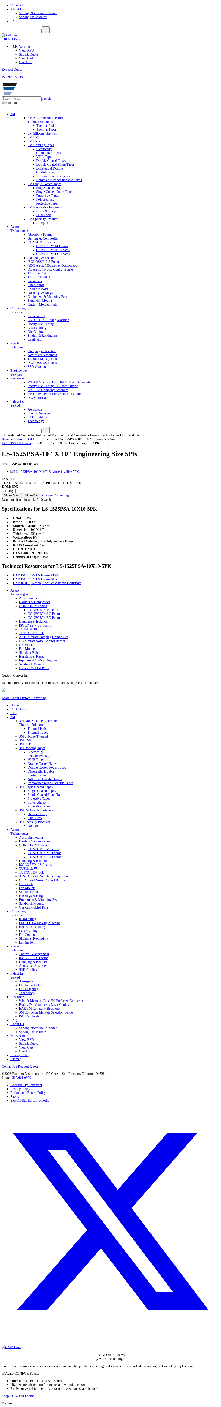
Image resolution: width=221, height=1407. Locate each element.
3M (12, 114)
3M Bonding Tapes (41, 145)
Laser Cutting (37, 328)
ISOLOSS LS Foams (42, 363)
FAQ (13, 21)
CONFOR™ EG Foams (53, 254)
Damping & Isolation (42, 258)
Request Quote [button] (12, 69)
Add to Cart (31, 495)
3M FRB (34, 141)
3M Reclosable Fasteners (45, 207)
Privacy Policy (20, 1055)
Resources (17, 378)
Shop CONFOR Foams (18, 1396)
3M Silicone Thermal (42, 133)
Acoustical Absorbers (42, 355)
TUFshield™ (37, 273)
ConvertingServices (18, 310)
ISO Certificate (38, 398)
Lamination (35, 339)
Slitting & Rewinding (42, 335)
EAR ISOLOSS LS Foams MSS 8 (36, 575)
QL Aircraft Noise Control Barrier (51, 269)
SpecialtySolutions (16, 345)
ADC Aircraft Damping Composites (52, 265)
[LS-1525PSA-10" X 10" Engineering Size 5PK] (44, 471)
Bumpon (42, 223)
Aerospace (35, 409)
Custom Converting (55, 495)
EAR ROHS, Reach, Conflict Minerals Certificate (47, 583)
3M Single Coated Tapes (44, 184)
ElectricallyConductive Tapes (48, 151)
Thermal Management (43, 359)
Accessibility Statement (26, 1085)
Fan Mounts (36, 285)
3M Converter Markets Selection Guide (54, 394)
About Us (17, 9)
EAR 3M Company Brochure (48, 390)
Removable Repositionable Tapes (59, 180)
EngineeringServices (18, 372)
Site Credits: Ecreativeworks (29, 1100)
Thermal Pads (45, 125)
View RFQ (26, 50)
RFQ (13, 713)
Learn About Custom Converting (24, 698)
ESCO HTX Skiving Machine (48, 320)
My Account (21, 46)
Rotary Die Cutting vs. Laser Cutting (53, 386)
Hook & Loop (46, 211)
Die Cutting (36, 331)
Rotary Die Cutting (41, 324)
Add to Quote (11, 495)
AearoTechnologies (19, 228)
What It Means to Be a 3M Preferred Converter (60, 382)
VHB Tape (43, 157)
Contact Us (18, 5)
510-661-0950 (11, 39)
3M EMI (33, 137)
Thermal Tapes (46, 129)
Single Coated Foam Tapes (54, 192)
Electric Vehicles (39, 413)
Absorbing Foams (40, 234)
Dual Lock (43, 215)
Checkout (25, 62)
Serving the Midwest (33, 17)
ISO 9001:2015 (12, 77)
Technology (36, 421)
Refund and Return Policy (28, 1093)
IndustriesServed (17, 403)
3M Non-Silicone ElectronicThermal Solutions (47, 120)
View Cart (26, 58)
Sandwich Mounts (40, 300)
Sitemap (15, 1059)
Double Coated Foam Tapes (55, 164)
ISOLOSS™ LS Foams (44, 261)
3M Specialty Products (43, 219)
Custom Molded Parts (42, 304)
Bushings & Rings (40, 293)
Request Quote (28, 1066)
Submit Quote (28, 54)
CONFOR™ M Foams (52, 246)
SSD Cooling (37, 366)
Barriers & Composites (43, 238)
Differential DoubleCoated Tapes (49, 170)
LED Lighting (37, 417)
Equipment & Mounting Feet (47, 296)
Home (6, 439)
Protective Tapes (47, 195)
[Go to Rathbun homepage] (10, 94)
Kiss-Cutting (36, 316)
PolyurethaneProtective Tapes (47, 201)
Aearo (17, 439)
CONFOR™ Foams (41, 242)
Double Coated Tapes (51, 160)
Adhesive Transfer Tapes (53, 176)
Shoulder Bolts (38, 289)
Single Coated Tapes (50, 188)
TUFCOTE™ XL (40, 277)
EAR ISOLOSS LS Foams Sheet (35, 579)
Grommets (35, 281)
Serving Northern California (38, 13)
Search (46, 98)
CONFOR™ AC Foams (53, 250)
